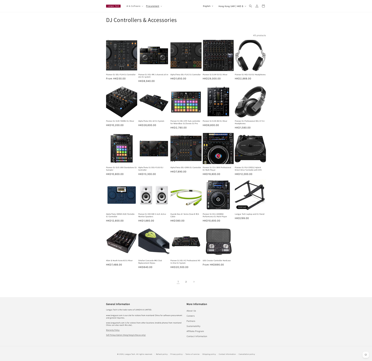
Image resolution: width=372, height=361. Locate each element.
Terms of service (192, 354)
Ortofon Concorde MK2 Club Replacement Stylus (150, 261)
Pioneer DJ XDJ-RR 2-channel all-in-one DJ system (153, 75)
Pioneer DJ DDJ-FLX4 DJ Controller (121, 74)
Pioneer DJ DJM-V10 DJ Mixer (215, 74)
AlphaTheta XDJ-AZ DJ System (151, 121)
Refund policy (162, 354)
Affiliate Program (195, 331)
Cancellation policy (247, 354)
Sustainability (193, 326)
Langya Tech (130, 354)
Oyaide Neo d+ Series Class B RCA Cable (184, 215)
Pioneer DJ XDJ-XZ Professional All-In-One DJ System (185, 261)
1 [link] (178, 281)
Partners (191, 321)
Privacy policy (176, 354)
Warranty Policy (113, 330)
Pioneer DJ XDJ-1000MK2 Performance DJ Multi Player (215, 215)
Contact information (227, 354)
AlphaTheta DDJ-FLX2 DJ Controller (185, 74)
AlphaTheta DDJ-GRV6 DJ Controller (185, 167)
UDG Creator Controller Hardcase (217, 260)
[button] (134, 6)
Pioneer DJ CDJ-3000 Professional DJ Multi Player (217, 168)
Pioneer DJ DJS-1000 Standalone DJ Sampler (121, 168)
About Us (191, 310)
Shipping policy (209, 354)
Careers (191, 316)
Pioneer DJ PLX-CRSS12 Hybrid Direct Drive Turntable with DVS (248, 168)
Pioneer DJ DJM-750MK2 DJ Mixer (120, 121)
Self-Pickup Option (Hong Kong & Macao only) (126, 335)
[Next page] (194, 282)
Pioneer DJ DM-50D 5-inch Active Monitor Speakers (152, 215)
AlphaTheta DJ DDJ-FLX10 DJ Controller (150, 168)
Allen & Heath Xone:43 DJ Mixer (119, 260)
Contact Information (197, 336)
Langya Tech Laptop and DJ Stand (249, 214)
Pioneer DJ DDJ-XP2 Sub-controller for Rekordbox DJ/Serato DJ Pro (185, 122)
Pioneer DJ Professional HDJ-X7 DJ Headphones (249, 122)
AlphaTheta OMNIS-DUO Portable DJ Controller (120, 215)
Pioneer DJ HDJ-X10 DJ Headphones (250, 74)
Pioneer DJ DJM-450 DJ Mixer (215, 121)
